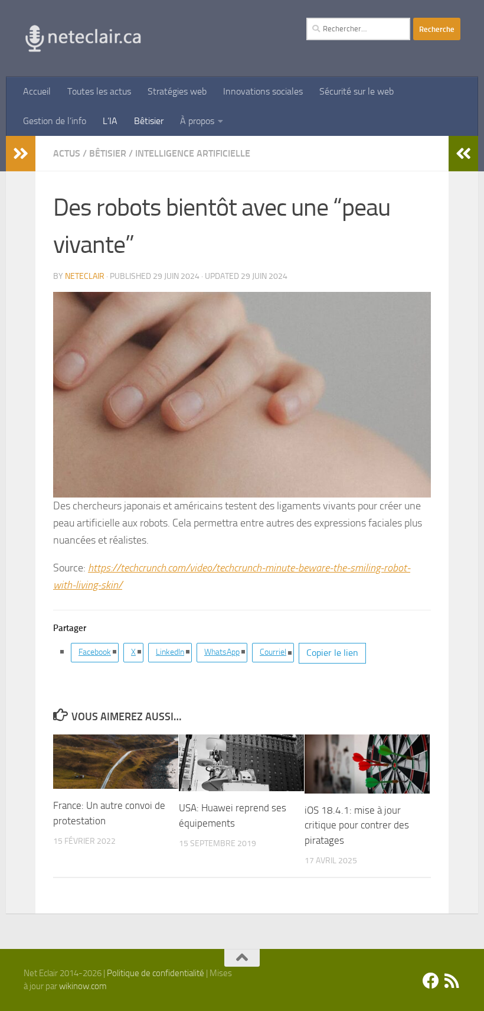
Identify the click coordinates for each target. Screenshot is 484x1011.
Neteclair (84, 276)
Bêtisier (148, 120)
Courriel (273, 652)
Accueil (37, 91)
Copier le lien (332, 652)
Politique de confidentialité (155, 973)
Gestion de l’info (54, 120)
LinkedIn (170, 652)
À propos (197, 120)
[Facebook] (431, 981)
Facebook (95, 652)
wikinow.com (83, 986)
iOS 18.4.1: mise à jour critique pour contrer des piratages (357, 825)
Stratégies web (177, 91)
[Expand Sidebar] (20, 153)
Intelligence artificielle (192, 153)
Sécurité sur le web (356, 91)
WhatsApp (222, 652)
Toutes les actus (99, 91)
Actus (66, 153)
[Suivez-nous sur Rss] (452, 981)
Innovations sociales (263, 91)
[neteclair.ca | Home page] (83, 38)
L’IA (110, 120)
